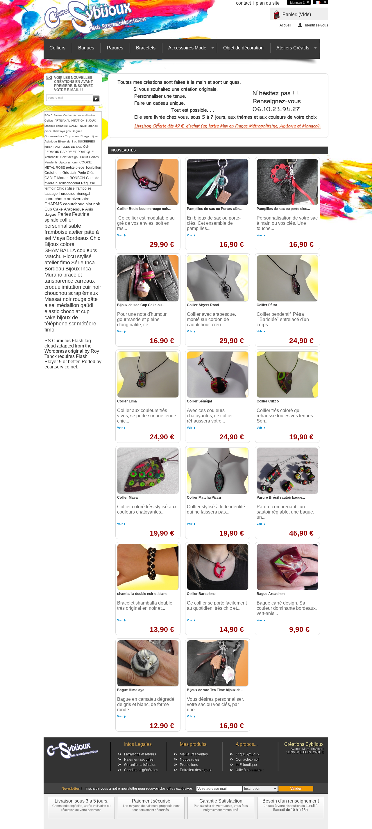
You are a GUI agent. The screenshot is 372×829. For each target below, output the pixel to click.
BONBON (77, 178)
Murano (53, 275)
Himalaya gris (62, 131)
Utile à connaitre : (249, 770)
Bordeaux (77, 238)
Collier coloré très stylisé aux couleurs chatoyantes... (146, 509)
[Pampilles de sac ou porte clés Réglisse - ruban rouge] (287, 182)
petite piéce (75, 167)
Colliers (57, 47)
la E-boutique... (248, 765)
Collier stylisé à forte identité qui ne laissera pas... (216, 509)
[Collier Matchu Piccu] (217, 471)
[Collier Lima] (148, 374)
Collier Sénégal (199, 401)
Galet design (69, 157)
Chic (95, 238)
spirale (51, 219)
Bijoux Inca (78, 269)
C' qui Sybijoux (247, 754)
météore (86, 324)
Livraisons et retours (140, 754)
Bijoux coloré (59, 244)
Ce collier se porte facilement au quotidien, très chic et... (217, 605)
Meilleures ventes (194, 754)
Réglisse (88, 183)
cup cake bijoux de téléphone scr (67, 318)
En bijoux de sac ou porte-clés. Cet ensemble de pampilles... (214, 223)
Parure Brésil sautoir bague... (281, 497)
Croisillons (52, 173)
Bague (50, 214)
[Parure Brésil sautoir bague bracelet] (287, 471)
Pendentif (51, 162)
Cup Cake (53, 209)
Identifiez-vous (316, 25)
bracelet (72, 275)
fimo (49, 330)
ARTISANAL (62, 120)
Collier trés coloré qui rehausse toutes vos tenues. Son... (285, 415)
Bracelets (145, 47)
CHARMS (53, 204)
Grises (94, 157)
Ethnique (49, 125)
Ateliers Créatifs (290, 49)
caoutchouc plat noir (81, 204)
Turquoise (67, 193)
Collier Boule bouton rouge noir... (144, 209)
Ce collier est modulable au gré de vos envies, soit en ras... (146, 223)
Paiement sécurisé (138, 759)
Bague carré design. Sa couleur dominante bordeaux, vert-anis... (287, 608)
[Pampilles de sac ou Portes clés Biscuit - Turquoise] (217, 182)
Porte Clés (86, 173)
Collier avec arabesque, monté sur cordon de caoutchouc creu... (211, 319)
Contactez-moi (247, 759)
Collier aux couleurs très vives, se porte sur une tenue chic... (146, 415)
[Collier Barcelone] (217, 567)
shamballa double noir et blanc (142, 594)
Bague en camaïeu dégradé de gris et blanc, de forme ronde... (145, 704)
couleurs (87, 250)
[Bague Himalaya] (148, 663)
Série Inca (83, 262)
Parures (115, 47)
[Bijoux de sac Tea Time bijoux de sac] (217, 663)
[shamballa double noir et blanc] (148, 567)
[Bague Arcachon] (287, 567)
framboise (55, 232)
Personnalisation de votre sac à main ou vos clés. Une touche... (287, 223)
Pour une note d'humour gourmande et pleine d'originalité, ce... (142, 319)
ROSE (60, 167)
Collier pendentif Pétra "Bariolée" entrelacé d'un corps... (283, 319)
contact (243, 3)
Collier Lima (127, 401)
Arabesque (74, 209)
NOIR (83, 125)
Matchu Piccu (60, 256)
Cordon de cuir (72, 115)
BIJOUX (91, 120)
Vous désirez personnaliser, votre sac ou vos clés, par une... (215, 704)
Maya (58, 238)
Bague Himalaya (130, 690)
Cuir (86, 146)
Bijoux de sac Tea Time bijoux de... (215, 690)
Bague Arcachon (271, 594)
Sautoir (58, 115)
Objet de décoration (243, 47)
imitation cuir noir (81, 287)
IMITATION (78, 120)
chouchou (55, 293)
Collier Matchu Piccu (204, 497)
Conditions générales (141, 770)
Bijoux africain (68, 162)
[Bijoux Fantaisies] (102, 17)
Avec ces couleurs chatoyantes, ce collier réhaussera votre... (210, 415)
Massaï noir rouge (65, 299)
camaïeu (62, 125)
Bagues (86, 47)
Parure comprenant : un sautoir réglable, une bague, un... (285, 512)
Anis (89, 209)
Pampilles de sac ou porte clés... (283, 209)
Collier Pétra (267, 305)
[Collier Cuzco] (287, 374)
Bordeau (54, 269)
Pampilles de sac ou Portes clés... (214, 209)
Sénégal (83, 193)
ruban (48, 146)
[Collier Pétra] (287, 278)
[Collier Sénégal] (217, 374)
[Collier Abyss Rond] (217, 278)
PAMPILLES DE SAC (67, 146)
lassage (51, 193)
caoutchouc (55, 198)
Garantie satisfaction (140, 765)
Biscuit (83, 157)
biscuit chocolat (68, 183)
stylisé (84, 256)
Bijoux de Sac (67, 141)
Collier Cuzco (268, 401)
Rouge (85, 136)
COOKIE (85, 162)
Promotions (189, 765)
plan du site (268, 3)
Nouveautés (189, 759)
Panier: (289, 14)
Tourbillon (93, 167)
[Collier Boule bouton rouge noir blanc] (148, 182)
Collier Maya (127, 497)
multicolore (88, 115)
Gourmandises (54, 136)
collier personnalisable (62, 223)
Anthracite (51, 157)
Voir (120, 235)
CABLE (50, 178)
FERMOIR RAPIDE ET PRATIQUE (69, 152)
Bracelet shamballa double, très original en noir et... (145, 605)
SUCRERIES (86, 141)
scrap (74, 293)
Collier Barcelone (201, 594)
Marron (63, 178)
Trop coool (72, 136)
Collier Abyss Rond (203, 305)
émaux (90, 293)
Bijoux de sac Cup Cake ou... (140, 305)
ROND (48, 115)
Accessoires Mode (184, 49)
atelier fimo (57, 262)
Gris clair (69, 173)
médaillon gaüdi (75, 305)
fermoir (50, 188)
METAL (49, 167)
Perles (64, 214)
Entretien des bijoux (195, 770)
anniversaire (78, 198)
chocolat (70, 311)
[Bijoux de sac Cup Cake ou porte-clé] (148, 278)
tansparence (58, 281)
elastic (51, 311)
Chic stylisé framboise (74, 188)
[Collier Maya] (148, 471)
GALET (74, 125)
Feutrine (80, 214)
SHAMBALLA (60, 250)
